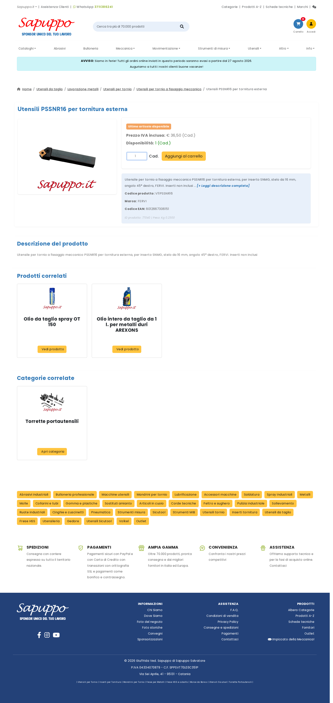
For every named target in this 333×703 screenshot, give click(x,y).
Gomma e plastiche (81, 503)
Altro (282, 48)
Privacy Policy (228, 622)
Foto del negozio (149, 622)
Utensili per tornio (117, 89)
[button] (27, 7)
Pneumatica (100, 512)
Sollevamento (283, 503)
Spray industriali (279, 494)
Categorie (230, 7)
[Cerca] (182, 26)
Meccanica (124, 48)
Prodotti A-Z (252, 7)
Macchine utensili (115, 494)
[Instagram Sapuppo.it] (47, 635)
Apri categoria (52, 451)
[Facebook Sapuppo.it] (39, 635)
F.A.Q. (234, 610)
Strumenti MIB (184, 512)
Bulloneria (90, 48)
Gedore (73, 521)
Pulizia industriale (250, 503)
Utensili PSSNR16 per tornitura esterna (72, 109)
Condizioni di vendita (222, 616)
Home (27, 89)
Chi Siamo (154, 610)
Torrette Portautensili (240, 682)
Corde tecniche (183, 503)
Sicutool (159, 512)
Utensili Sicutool (99, 521)
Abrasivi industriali (33, 494)
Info (309, 48)
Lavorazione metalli (82, 89)
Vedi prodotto (53, 349)
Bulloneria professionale (75, 494)
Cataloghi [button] (26, 48)
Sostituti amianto (118, 503)
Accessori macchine (220, 494)
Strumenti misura (131, 512)
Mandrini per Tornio (134, 682)
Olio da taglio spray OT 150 (52, 322)
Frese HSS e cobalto (177, 682)
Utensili (253, 48)
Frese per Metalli (155, 682)
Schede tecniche (279, 7)
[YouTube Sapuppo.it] (56, 635)
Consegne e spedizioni (221, 628)
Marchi (302, 7)
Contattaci (229, 639)
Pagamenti (230, 633)
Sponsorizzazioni (149, 639)
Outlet (141, 521)
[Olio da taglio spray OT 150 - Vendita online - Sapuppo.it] (52, 298)
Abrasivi (60, 48)
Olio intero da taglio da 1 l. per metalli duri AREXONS (127, 324)
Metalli (305, 494)
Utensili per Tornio (88, 682)
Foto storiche (152, 628)
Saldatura (251, 494)
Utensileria (51, 521)
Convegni (155, 633)
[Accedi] (311, 24)
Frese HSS (27, 521)
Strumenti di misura (213, 48)
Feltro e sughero (217, 503)
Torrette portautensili (52, 421)
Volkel (124, 521)
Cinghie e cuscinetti (68, 512)
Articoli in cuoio (151, 503)
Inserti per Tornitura (110, 682)
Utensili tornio (214, 512)
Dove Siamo (153, 616)
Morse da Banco (198, 682)
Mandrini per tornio (152, 494)
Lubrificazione (186, 494)
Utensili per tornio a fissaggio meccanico (169, 89)
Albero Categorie (301, 610)
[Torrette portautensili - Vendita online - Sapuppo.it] (52, 400)
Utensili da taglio (49, 89)
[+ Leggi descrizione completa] (223, 186)
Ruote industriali (32, 512)
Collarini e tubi (46, 503)
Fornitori (308, 628)
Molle (23, 503)
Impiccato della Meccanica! (293, 639)
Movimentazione (165, 48)
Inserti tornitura (244, 512)
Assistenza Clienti (55, 7)
